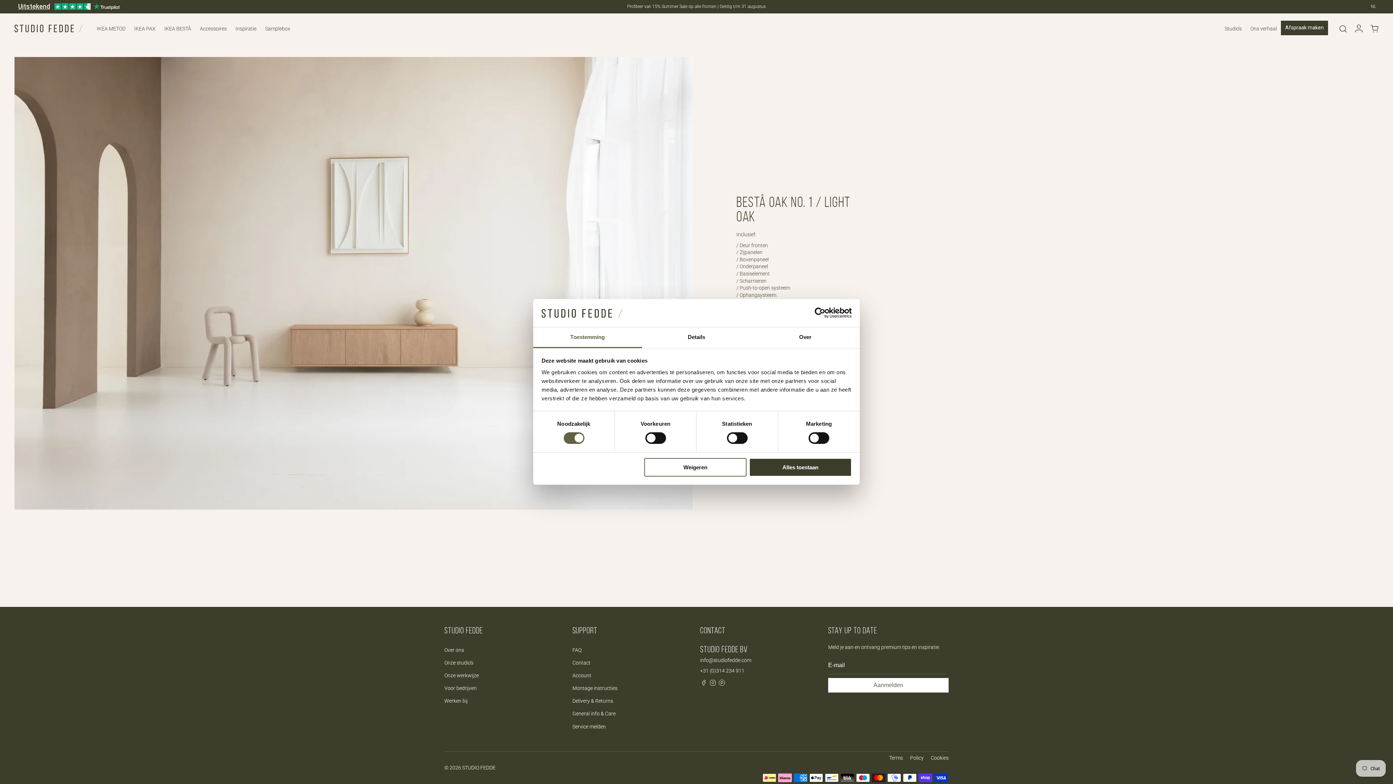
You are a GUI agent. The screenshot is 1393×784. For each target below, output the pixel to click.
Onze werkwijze (461, 675)
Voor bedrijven (460, 688)
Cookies (940, 758)
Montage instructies (594, 688)
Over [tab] (805, 337)
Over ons (454, 650)
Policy (917, 758)
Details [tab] (697, 337)
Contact (581, 663)
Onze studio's (458, 663)
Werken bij (456, 701)
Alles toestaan (800, 467)
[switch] (655, 438)
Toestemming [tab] (587, 337)
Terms (896, 758)
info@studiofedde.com (725, 660)
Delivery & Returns (592, 701)
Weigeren (695, 467)
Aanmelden (888, 685)
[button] (1343, 29)
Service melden (589, 727)
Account (581, 675)
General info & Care (594, 713)
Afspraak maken (1304, 27)
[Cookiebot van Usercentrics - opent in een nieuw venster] (820, 312)
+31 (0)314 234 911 (722, 671)
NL (1373, 6)
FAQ (577, 650)
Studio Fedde (479, 768)
